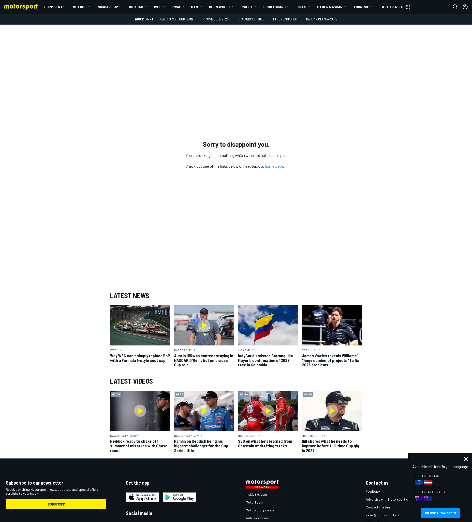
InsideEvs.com (256, 494)
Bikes (301, 6)
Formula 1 (53, 6)
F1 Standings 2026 (250, 19)
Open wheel (220, 6)
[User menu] (465, 7)
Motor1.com (254, 502)
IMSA (176, 6)
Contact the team (379, 507)
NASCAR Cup (107, 6)
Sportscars (274, 6)
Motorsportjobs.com (261, 510)
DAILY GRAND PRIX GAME (177, 19)
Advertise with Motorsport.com (389, 499)
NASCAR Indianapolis (321, 19)
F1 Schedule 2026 (216, 19)
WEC (158, 6)
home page (274, 166)
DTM (194, 6)
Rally (247, 6)
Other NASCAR (329, 6)
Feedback (373, 491)
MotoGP (80, 6)
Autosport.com (257, 518)
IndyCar (136, 6)
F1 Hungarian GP (285, 19)
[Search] (455, 7)
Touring (360, 6)
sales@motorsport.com (383, 515)
